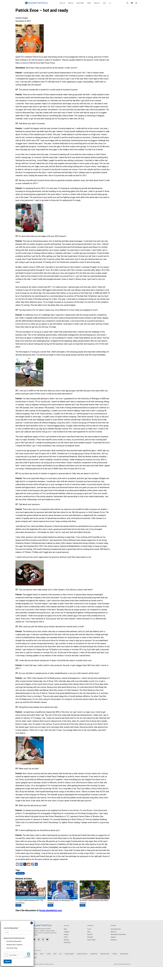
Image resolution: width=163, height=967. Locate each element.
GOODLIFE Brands (69, 953)
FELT (61, 953)
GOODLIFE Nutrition (82, 953)
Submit (7, 961)
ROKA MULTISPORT (104, 953)
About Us (113, 932)
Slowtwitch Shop (11, 948)
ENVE (55, 953)
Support (113, 937)
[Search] (127, 3)
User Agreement (116, 929)
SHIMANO (115, 953)
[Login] (132, 3)
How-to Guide (91, 940)
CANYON (49, 953)
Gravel (66, 937)
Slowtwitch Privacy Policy (118, 934)
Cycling (66, 934)
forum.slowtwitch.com (50, 910)
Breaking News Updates (14, 945)
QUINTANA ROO (93, 953)
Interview (20, 873)
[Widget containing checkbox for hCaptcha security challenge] (17, 955)
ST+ (110, 3)
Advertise (113, 940)
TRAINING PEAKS (124, 953)
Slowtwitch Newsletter (13, 941)
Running (66, 940)
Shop (104, 3)
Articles (62, 3)
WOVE (35, 957)
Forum (89, 3)
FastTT (42, 953)
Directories (80, 3)
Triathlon (66, 932)
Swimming (67, 942)
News (65, 929)
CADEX (35, 953)
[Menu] (136, 3)
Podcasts (97, 3)
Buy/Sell (71, 3)
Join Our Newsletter (11, 928)
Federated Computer (124, 964)
